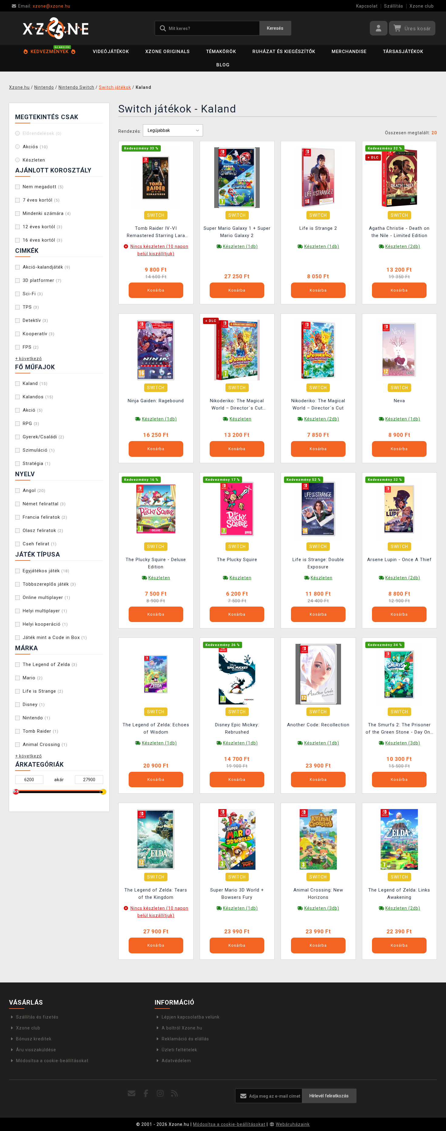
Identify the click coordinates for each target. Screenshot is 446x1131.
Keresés (275, 28)
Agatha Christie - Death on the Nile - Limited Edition (399, 232)
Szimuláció (39, 450)
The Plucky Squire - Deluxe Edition (156, 563)
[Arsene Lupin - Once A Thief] (399, 508)
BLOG (223, 65)
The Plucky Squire (237, 559)
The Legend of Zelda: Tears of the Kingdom (155, 893)
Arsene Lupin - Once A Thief (399, 559)
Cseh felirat (40, 544)
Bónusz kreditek (34, 1038)
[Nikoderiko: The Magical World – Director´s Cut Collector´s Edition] (237, 349)
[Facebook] (146, 1093)
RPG (31, 423)
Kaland (35, 383)
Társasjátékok (403, 51)
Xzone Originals (167, 51)
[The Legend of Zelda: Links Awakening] (399, 839)
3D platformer (42, 280)
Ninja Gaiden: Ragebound (156, 400)
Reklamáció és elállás (185, 1038)
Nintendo (36, 718)
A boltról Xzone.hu (182, 1028)
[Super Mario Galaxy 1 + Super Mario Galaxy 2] (237, 177)
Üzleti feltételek (179, 1049)
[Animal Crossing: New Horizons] (318, 839)
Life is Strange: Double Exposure (318, 563)
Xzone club (422, 6)
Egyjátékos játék (46, 571)
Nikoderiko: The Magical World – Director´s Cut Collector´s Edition (237, 405)
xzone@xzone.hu (44, 6)
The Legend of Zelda (50, 664)
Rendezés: (129, 131)
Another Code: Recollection (318, 725)
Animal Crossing (45, 744)
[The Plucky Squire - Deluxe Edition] (156, 508)
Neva (399, 400)
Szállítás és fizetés (37, 1017)
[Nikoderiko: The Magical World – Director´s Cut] (318, 349)
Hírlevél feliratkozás (329, 1096)
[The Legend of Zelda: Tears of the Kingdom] (156, 839)
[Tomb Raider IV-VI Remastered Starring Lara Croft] (156, 177)
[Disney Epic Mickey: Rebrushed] (237, 673)
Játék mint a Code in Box (55, 637)
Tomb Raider (41, 731)
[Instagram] (160, 1093)
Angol (34, 490)
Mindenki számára (47, 213)
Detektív (35, 320)
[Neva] (399, 349)
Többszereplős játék (49, 584)
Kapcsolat (367, 6)
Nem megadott (43, 186)
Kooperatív (39, 333)
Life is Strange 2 (318, 228)
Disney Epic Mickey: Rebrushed (237, 728)
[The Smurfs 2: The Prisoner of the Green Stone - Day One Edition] (399, 673)
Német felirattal (44, 504)
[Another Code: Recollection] (318, 673)
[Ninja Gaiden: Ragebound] (156, 349)
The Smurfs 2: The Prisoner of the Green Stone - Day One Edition (399, 729)
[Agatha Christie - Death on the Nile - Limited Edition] (399, 177)
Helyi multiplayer (45, 611)
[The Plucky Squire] (237, 508)
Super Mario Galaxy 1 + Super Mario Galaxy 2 (237, 232)
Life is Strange (43, 691)
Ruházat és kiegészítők (283, 51)
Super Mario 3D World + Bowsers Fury (237, 893)
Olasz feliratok (43, 530)
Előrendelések (42, 133)
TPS (31, 307)
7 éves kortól (41, 200)
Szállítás (393, 6)
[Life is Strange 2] (318, 177)
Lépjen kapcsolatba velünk (191, 1017)
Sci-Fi (33, 293)
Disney (34, 704)
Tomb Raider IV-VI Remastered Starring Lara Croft (156, 233)
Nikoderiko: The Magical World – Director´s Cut (318, 404)
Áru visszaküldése (36, 1049)
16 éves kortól (43, 240)
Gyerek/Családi (43, 437)
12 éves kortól (43, 226)
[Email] (132, 1093)
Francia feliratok (45, 517)
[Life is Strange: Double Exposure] (318, 508)
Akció (33, 410)
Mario (33, 678)
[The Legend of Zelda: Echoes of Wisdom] (156, 673)
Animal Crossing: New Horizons (318, 893)
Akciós (35, 146)
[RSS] (174, 1093)
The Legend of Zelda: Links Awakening (399, 893)
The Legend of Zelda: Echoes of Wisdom (156, 728)
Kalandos (38, 397)
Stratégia (37, 463)
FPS (31, 347)
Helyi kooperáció (45, 624)
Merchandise (349, 51)
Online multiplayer (46, 597)
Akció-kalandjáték (46, 267)
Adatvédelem (176, 1060)
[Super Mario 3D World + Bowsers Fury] (237, 839)
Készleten (34, 160)
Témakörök (221, 51)
